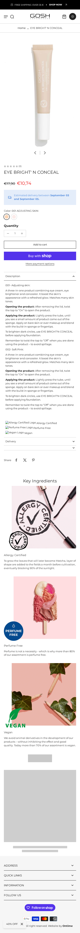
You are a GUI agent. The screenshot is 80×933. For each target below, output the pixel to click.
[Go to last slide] (35, 153)
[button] (40, 245)
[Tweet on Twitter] (25, 460)
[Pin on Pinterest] (33, 460)
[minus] (8, 233)
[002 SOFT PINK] (14, 216)
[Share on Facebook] (16, 460)
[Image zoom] (40, 93)
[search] (12, 16)
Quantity (11, 226)
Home (22, 28)
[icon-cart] (64, 16)
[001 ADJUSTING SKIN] (6, 216)
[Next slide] (45, 153)
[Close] (22, 924)
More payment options (40, 264)
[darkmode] (72, 16)
